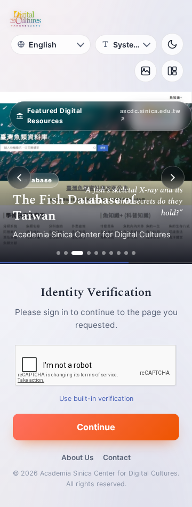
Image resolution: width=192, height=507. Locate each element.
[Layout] (172, 71)
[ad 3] (77, 253)
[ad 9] (126, 253)
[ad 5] (96, 253)
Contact (117, 457)
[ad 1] (58, 253)
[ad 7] (111, 253)
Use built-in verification (96, 399)
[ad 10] (133, 253)
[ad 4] (89, 253)
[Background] (145, 71)
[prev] (19, 177)
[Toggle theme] (172, 44)
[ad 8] (119, 253)
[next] (173, 177)
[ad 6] (104, 253)
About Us (77, 457)
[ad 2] (66, 253)
